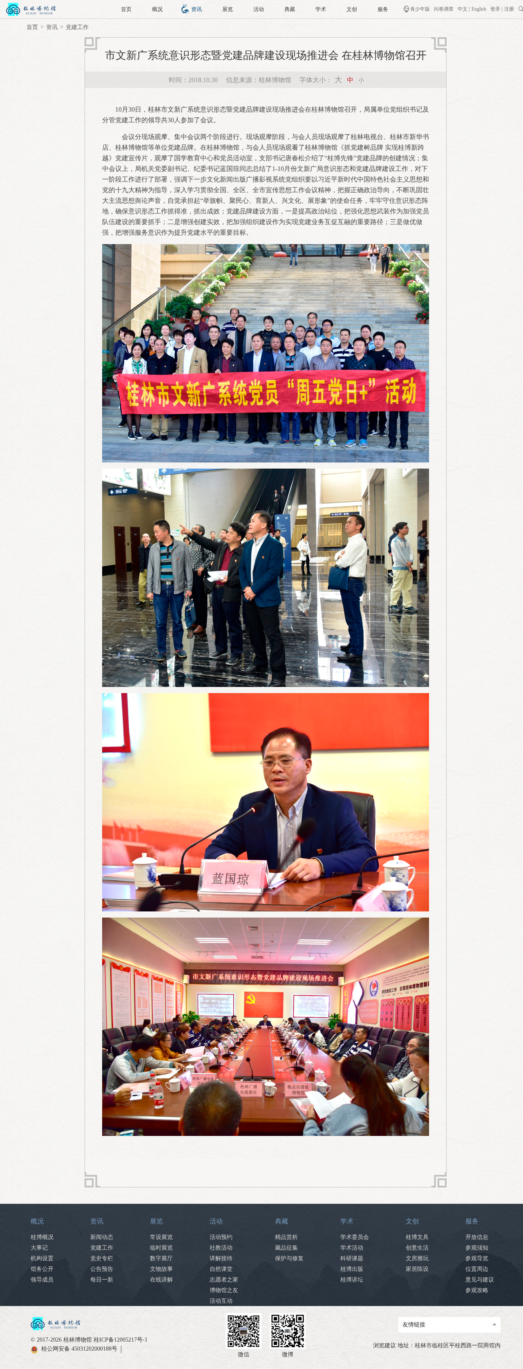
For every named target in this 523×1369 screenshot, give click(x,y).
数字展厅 (161, 1258)
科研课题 (351, 1258)
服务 (383, 9)
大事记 (39, 1248)
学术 (320, 9)
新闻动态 (101, 1237)
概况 (157, 9)
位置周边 (476, 1269)
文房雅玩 (417, 1258)
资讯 (196, 9)
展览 (227, 9)
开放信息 (476, 1237)
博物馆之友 (224, 1290)
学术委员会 (354, 1237)
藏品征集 (286, 1248)
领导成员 (42, 1280)
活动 (258, 9)
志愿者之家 (224, 1280)
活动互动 (221, 1301)
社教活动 (221, 1248)
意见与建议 (479, 1280)
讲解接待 (221, 1258)
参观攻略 (476, 1290)
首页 (126, 9)
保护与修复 (289, 1258)
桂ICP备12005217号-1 (121, 1340)
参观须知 (476, 1248)
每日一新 (101, 1280)
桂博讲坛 (351, 1280)
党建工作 (77, 27)
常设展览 (161, 1237)
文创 (351, 9)
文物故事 (161, 1269)
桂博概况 (42, 1237)
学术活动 (351, 1248)
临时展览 (161, 1248)
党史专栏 (101, 1258)
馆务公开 (42, 1269)
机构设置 (42, 1258)
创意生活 (417, 1248)
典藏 (289, 9)
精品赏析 (286, 1237)
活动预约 (221, 1237)
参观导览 (476, 1258)
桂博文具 (417, 1237)
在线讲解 (161, 1280)
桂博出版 (351, 1269)
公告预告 (101, 1269)
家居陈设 (417, 1269)
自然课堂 (221, 1269)
